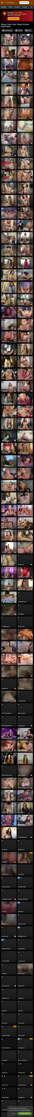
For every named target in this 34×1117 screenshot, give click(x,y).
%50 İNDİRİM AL (13, 18)
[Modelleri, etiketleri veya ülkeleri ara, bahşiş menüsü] (31, 7)
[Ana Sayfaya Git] (10, 3)
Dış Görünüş (8, 30)
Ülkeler (20, 30)
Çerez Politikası (25, 1110)
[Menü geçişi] (2, 2)
